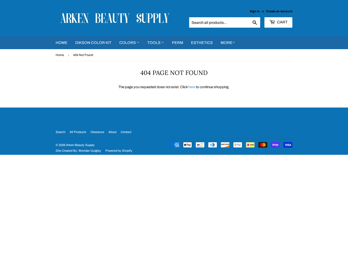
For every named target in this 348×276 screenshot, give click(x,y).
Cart (282, 22)
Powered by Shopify (118, 150)
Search (60, 132)
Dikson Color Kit (93, 43)
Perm (177, 43)
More (226, 43)
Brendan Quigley (90, 150)
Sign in (255, 11)
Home (61, 43)
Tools (154, 43)
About (112, 132)
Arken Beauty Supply (80, 145)
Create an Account (279, 11)
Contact (126, 132)
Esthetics (202, 43)
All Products (78, 132)
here (191, 87)
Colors (128, 43)
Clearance (97, 132)
